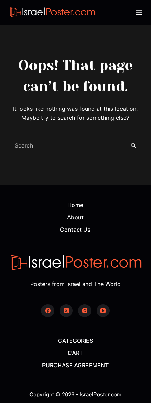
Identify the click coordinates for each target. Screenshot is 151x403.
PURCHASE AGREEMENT (75, 365)
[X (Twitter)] (66, 310)
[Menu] (139, 12)
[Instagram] (84, 310)
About (75, 217)
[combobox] (67, 145)
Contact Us (75, 229)
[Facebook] (47, 310)
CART (75, 352)
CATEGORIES (75, 340)
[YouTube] (103, 310)
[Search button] (133, 145)
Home (75, 205)
